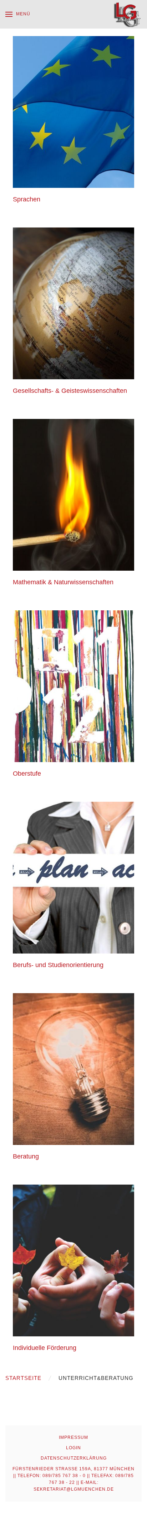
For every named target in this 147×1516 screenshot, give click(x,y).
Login (73, 1447)
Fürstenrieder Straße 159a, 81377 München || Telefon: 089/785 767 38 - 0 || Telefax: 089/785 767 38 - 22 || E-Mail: (73, 1479)
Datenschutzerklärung (74, 1458)
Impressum (73, 1437)
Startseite (23, 1378)
